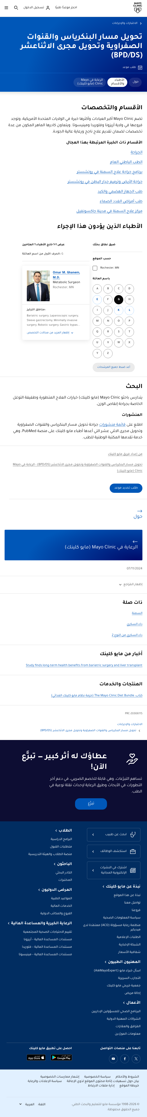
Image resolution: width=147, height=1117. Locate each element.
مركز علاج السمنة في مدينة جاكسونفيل (109, 211)
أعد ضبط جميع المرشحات (113, 367)
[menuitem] (135, 82)
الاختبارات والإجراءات (124, 23)
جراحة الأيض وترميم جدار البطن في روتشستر (105, 182)
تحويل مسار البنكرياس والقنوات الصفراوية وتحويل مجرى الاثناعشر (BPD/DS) (81, 46)
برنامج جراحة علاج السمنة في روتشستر (109, 172)
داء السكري (134, 624)
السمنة (137, 613)
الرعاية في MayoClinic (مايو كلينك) (90, 82)
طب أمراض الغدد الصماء (121, 202)
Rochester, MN (109, 268)
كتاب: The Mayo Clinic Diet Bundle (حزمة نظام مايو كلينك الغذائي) (96, 695)
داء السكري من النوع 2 (127, 635)
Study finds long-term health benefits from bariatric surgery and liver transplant (84, 665)
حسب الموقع (102, 258)
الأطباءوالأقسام (117, 82)
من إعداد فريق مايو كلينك (125, 454)
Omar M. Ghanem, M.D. (66, 275)
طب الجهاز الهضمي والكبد (120, 192)
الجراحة (136, 153)
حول (136, 82)
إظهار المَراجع (132, 584)
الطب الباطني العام (126, 162)
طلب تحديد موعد (126, 488)
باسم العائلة (101, 278)
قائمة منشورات (112, 425)
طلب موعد (129, 67)
